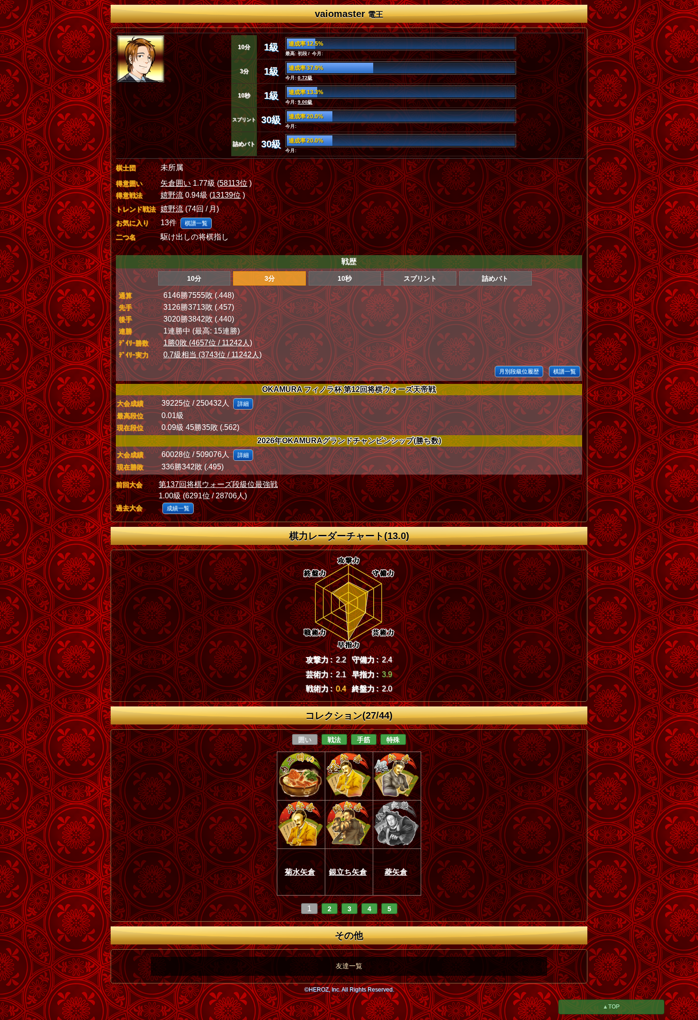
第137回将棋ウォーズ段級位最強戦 (218, 484)
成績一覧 (178, 508)
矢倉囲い (175, 183)
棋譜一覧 (196, 223)
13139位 (226, 195)
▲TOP (611, 1006)
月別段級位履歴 (519, 371)
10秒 (345, 278)
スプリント (420, 278)
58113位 (233, 183)
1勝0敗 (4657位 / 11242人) (207, 343)
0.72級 (305, 77)
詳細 (243, 403)
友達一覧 (349, 966)
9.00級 (305, 102)
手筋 (363, 740)
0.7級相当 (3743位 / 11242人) (212, 355)
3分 (269, 278)
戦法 (334, 740)
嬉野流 (171, 195)
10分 (194, 278)
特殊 (393, 740)
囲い (304, 740)
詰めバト (495, 278)
